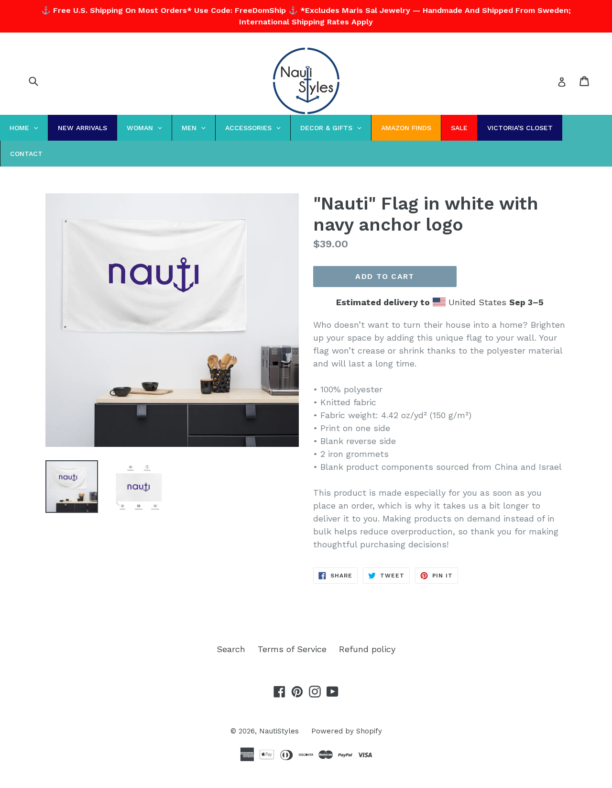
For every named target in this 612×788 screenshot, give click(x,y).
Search (231, 649)
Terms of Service (292, 649)
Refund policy (367, 649)
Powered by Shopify (346, 731)
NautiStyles (279, 731)
